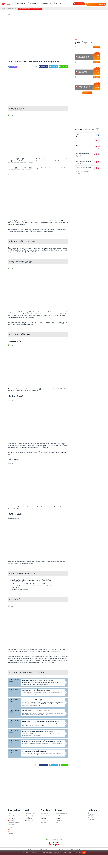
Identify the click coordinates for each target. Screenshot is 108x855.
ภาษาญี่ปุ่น (58, 816)
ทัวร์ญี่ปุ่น (43, 822)
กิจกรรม (58, 4)
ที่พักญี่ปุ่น (43, 818)
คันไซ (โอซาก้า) (12, 818)
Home (29, 849)
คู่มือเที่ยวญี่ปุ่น (44, 814)
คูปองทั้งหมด (87, 93)
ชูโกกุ (10, 831)
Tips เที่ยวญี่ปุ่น (44, 820)
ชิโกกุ (10, 829)
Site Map (51, 849)
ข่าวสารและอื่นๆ (59, 820)
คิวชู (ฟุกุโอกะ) (12, 825)
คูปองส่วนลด (101, 4)
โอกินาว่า (11, 834)
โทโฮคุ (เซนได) (12, 827)
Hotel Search (43, 849)
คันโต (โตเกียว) (12, 816)
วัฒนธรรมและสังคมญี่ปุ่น (61, 814)
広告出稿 (78, 849)
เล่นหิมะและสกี (33, 4)
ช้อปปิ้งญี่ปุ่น (29, 818)
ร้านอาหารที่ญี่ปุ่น (30, 816)
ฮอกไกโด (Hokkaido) (14, 822)
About (35, 849)
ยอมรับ (83, 852)
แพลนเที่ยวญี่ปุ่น (29, 820)
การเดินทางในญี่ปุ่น (45, 816)
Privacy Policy (69, 849)
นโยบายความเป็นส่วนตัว (76, 852)
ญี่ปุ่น (10, 814)
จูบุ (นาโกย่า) (12, 820)
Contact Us (60, 849)
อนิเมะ (57, 822)
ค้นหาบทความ (79, 4)
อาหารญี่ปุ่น (58, 818)
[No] (106, 852)
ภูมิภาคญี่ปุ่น (47, 4)
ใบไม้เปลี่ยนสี (21, 4)
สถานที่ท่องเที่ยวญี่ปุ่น (31, 814)
